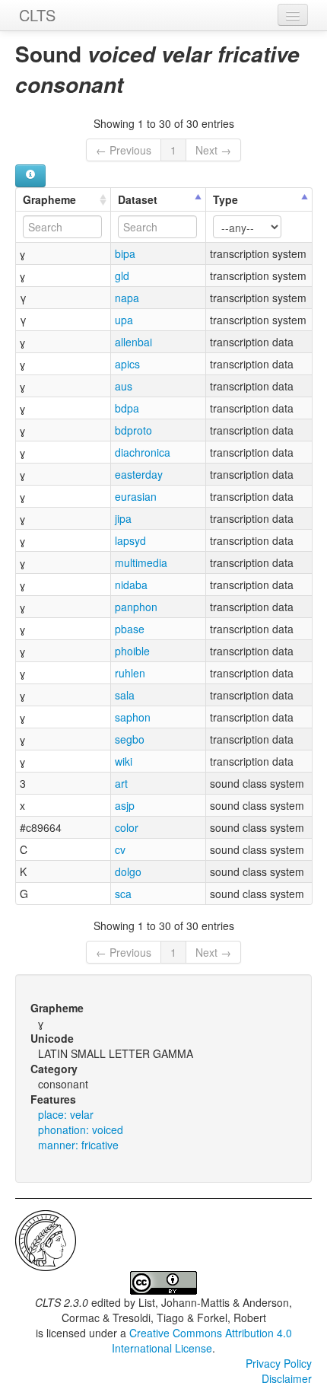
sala (125, 695)
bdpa (127, 408)
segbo (129, 739)
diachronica (142, 452)
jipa (123, 518)
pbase (129, 628)
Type (225, 199)
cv (120, 849)
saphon (133, 717)
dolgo (128, 871)
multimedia (141, 562)
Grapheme (49, 199)
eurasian (136, 496)
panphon (136, 606)
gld (122, 275)
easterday (139, 474)
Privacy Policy (279, 1363)
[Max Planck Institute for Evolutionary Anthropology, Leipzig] (45, 1239)
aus (123, 385)
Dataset (137, 199)
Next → (213, 150)
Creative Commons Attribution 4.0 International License (202, 1340)
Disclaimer (287, 1378)
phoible (132, 650)
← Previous (123, 150)
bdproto (133, 430)
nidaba (131, 584)
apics (127, 363)
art (121, 783)
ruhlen (130, 672)
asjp (125, 805)
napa (127, 297)
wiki (123, 761)
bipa (125, 253)
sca (123, 893)
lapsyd (130, 540)
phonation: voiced (80, 1129)
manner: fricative (78, 1144)
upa (124, 319)
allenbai (133, 341)
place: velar (66, 1114)
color (126, 827)
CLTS (37, 15)
